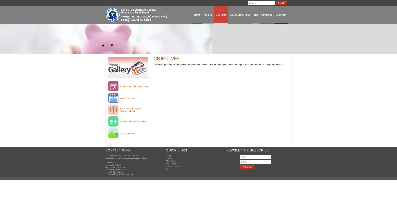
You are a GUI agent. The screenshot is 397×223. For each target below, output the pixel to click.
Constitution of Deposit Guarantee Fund (130, 109)
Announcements (127, 133)
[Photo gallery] (128, 75)
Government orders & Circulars (134, 86)
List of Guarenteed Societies (133, 121)
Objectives (166, 58)
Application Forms (128, 97)
